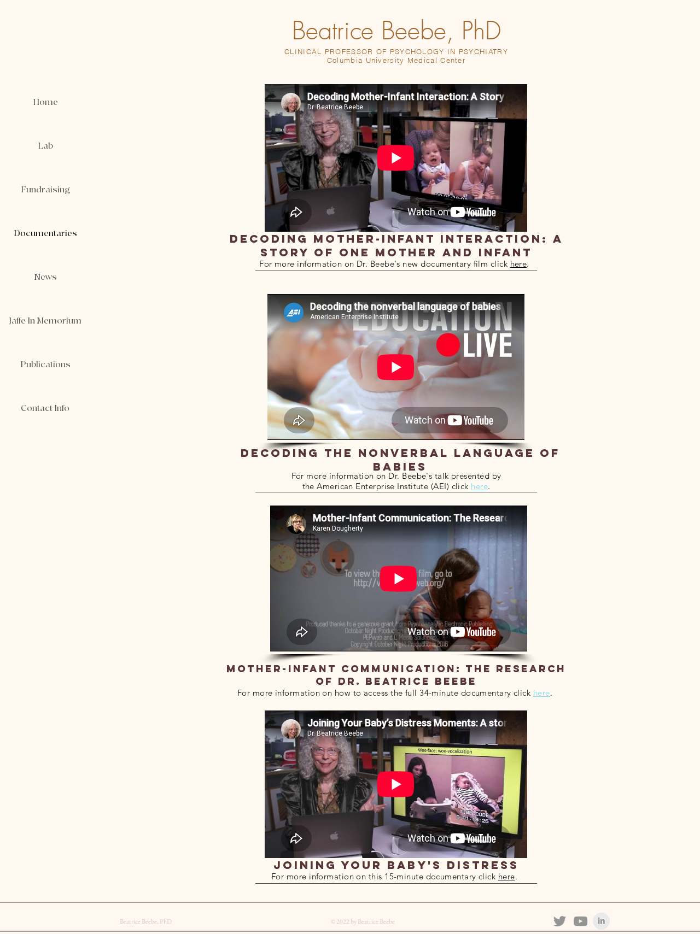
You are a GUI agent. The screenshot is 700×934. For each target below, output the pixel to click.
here (518, 264)
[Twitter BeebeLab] (559, 921)
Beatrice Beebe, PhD (396, 31)
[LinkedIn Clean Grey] (601, 921)
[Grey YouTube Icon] (580, 921)
